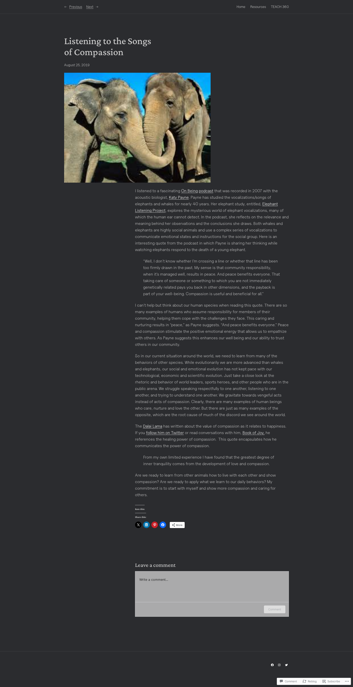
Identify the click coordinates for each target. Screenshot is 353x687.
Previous (75, 7)
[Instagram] (279, 664)
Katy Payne (179, 197)
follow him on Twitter (165, 432)
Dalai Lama (152, 426)
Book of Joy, (253, 432)
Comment (274, 609)
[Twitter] (286, 664)
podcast (206, 190)
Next (89, 7)
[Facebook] (272, 664)
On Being (189, 190)
